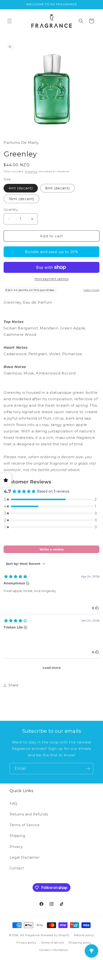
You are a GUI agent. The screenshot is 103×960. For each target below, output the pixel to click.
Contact (17, 868)
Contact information (54, 950)
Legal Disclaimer (25, 857)
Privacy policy (26, 942)
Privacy (16, 847)
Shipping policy (80, 942)
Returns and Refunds (29, 814)
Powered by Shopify (55, 935)
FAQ (13, 803)
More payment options (51, 278)
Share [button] (13, 685)
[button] (9, 21)
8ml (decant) (57, 188)
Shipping (31, 171)
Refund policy (84, 935)
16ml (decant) (21, 199)
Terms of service (52, 942)
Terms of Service (25, 825)
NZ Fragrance (30, 935)
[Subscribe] (88, 768)
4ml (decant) (21, 188)
